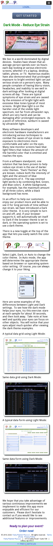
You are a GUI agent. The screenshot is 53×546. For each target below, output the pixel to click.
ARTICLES (31, 544)
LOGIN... (26, 7)
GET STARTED (26, 15)
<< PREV (21, 544)
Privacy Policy (29, 537)
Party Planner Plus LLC (21, 535)
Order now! (26, 531)
